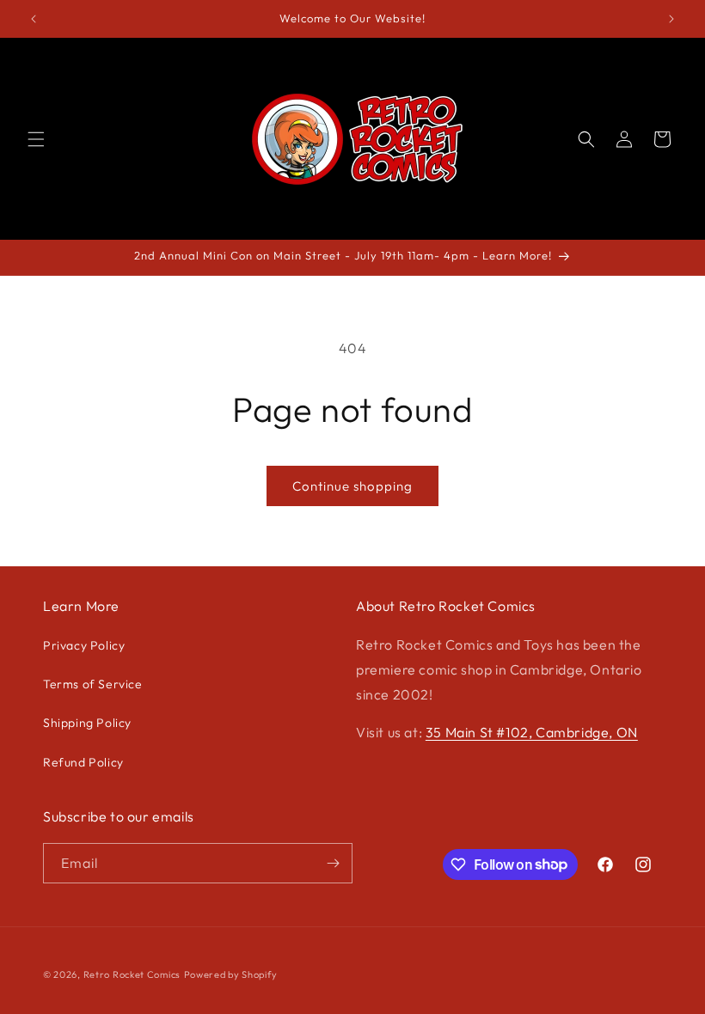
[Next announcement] (671, 19)
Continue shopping (352, 486)
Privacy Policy (84, 645)
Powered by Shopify (231, 974)
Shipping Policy (87, 722)
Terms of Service (93, 684)
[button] (36, 139)
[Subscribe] (333, 863)
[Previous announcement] (33, 19)
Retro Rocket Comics (132, 974)
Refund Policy (83, 762)
